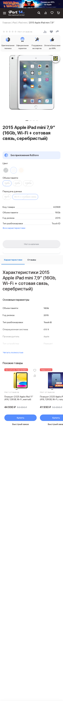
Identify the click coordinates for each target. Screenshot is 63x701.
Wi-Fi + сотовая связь (25, 197)
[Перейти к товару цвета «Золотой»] (21, 170)
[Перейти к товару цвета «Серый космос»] (6, 170)
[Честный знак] (56, 58)
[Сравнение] (45, 13)
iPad (14, 22)
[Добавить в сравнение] (35, 375)
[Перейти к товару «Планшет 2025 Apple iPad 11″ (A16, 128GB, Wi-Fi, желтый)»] (20, 380)
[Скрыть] (59, 4)
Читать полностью (13, 352)
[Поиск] (39, 13)
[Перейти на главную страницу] (16, 13)
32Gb (17, 183)
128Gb (28, 183)
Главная (7, 22)
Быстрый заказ (20, 424)
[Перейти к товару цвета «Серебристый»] (13, 170)
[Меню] (4, 13)
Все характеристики (14, 228)
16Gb (7, 183)
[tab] (13, 259)
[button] (27, 120)
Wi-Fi (6, 197)
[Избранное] (52, 13)
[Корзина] (58, 13)
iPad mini (22, 22)
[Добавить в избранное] (35, 370)
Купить (20, 417)
